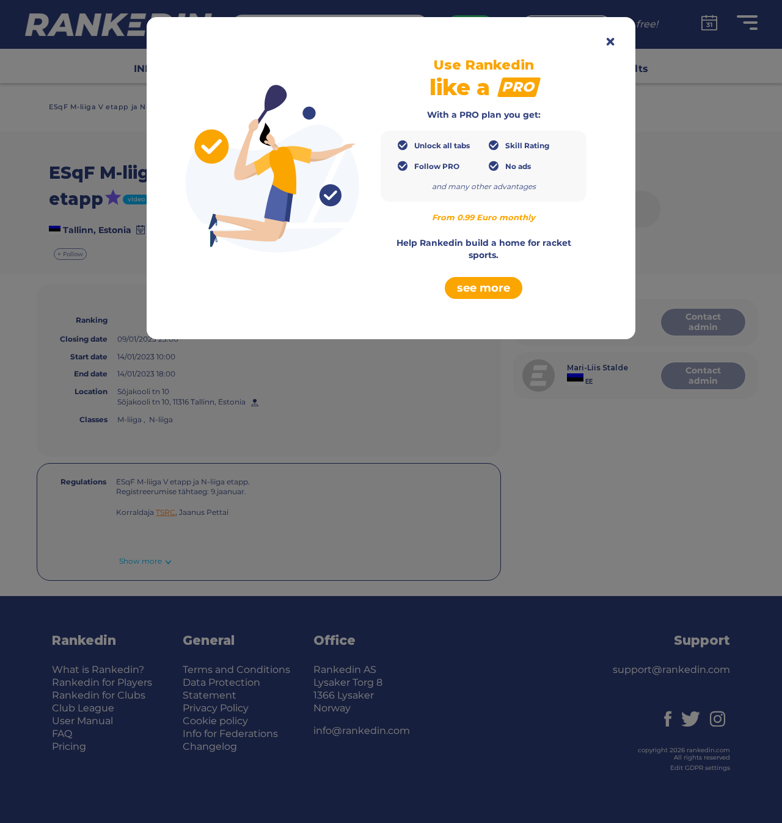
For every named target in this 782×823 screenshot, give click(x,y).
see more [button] (483, 288)
